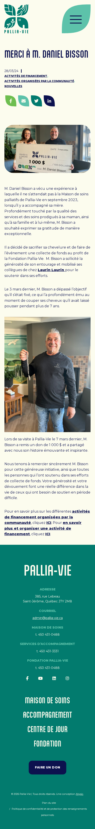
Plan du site (49, 802)
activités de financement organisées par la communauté (47, 517)
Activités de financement (25, 76)
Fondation (47, 743)
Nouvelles (13, 86)
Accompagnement (47, 714)
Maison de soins (47, 700)
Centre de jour (47, 729)
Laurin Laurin (51, 270)
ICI (48, 523)
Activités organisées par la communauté (39, 81)
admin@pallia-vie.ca (47, 618)
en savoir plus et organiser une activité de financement (43, 528)
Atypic (79, 794)
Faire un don (47, 767)
